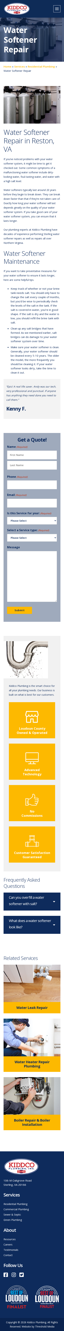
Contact (8, 1255)
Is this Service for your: (29, 513)
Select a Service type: (28, 530)
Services (19, 66)
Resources (10, 1239)
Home (7, 66)
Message (13, 547)
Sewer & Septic (12, 1214)
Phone (17, 477)
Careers (8, 1244)
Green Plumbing (13, 1220)
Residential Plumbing (41, 66)
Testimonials (11, 1249)
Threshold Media (44, 1326)
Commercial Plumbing (16, 1209)
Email (16, 495)
